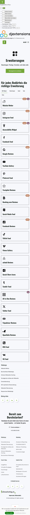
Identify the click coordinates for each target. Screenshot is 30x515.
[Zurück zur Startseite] (5, 42)
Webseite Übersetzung (7, 388)
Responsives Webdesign (7, 391)
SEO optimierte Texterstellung (8, 384)
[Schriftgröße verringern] (13, 24)
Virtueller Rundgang (6, 467)
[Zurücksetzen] (1, 8)
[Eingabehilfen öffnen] (2, 2)
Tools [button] (24, 91)
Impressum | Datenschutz (15, 495)
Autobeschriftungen (21, 476)
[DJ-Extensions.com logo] (15, 33)
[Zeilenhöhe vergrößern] (14, 26)
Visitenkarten (19, 474)
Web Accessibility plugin (6, 38)
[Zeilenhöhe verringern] (12, 26)
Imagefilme (4, 464)
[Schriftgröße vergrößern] (15, 24)
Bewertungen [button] (12, 91)
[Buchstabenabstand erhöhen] (19, 28)
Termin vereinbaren (15, 427)
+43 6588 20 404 (15, 430)
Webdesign (4, 365)
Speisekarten (19, 469)
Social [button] (19, 91)
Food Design (4, 469)
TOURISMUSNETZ (21, 444)
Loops (2, 472)
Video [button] (3, 95)
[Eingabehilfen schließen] (4, 8)
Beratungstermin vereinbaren (15, 71)
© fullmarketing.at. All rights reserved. (15, 498)
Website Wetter (5, 368)
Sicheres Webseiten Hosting (8, 375)
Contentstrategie (20, 452)
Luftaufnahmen (5, 474)
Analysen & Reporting (21, 442)
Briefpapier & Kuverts (21, 471)
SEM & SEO (19, 449)
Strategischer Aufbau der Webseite (10, 378)
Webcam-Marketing (21, 447)
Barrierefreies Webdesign (7, 371)
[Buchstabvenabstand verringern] (17, 28)
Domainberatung (5, 381)
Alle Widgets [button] (4, 91)
